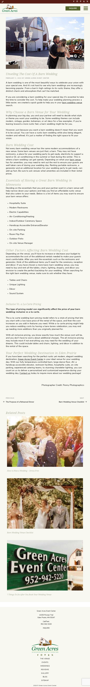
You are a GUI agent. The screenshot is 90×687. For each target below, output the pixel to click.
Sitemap (45, 680)
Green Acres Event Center (37, 78)
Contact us (25, 373)
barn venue (75, 160)
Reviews (45, 670)
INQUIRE (73, 8)
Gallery (45, 673)
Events (45, 662)
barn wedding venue (72, 103)
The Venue (45, 659)
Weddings (45, 666)
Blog (45, 677)
